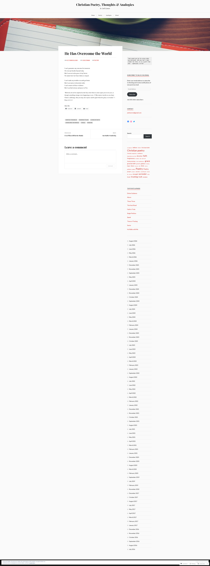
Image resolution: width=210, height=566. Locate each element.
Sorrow (130, 174)
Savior (148, 171)
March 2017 (133, 517)
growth (138, 163)
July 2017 (132, 505)
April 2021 (132, 441)
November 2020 (134, 461)
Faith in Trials (131, 209)
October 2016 (133, 537)
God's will (144, 158)
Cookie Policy (32, 563)
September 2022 (134, 373)
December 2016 (134, 529)
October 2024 (133, 297)
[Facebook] (128, 122)
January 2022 (133, 405)
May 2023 (132, 353)
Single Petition (131, 213)
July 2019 (132, 481)
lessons (136, 166)
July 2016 (132, 549)
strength (135, 174)
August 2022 (133, 377)
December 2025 (134, 265)
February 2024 (133, 325)
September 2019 (134, 477)
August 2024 (133, 305)
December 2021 (134, 409)
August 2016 (133, 545)
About (117, 15)
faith (145, 156)
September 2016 (134, 541)
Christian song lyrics (132, 153)
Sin (127, 174)
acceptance (129, 147)
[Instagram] (131, 122)
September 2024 (134, 301)
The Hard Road (132, 205)
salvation (138, 171)
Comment (110, 166)
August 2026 (133, 241)
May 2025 (132, 277)
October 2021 (133, 417)
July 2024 (132, 309)
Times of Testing (132, 221)
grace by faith (131, 163)
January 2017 (133, 525)
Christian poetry (135, 150)
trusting (134, 177)
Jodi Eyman (86, 60)
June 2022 (132, 385)
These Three (131, 201)
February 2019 (133, 485)
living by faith (95, 119)
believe (135, 147)
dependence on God (131, 156)
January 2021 (133, 453)
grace (147, 161)
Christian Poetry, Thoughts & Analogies (105, 4)
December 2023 (134, 333)
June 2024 (132, 313)
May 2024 (132, 317)
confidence (139, 153)
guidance (143, 163)
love (142, 166)
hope (128, 166)
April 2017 (132, 513)
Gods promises (131, 161)
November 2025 (134, 269)
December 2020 (134, 457)
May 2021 (132, 437)
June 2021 (132, 433)
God (140, 158)
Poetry (100, 15)
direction (139, 156)
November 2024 (134, 293)
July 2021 (132, 429)
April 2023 (132, 357)
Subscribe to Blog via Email (138, 75)
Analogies (108, 15)
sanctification (143, 171)
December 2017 (134, 493)
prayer (129, 171)
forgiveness (131, 158)
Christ (139, 147)
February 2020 (133, 473)
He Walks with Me (132, 229)
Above (129, 197)
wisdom (89, 122)
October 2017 (133, 497)
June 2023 (132, 349)
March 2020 (133, 469)
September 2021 (134, 421)
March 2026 (133, 257)
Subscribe (132, 94)
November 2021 (134, 413)
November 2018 (134, 489)
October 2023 (133, 341)
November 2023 (134, 337)
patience (129, 169)
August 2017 (133, 501)
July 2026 (132, 245)
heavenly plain (83, 119)
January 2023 (133, 369)
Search (129, 133)
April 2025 (132, 281)
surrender (143, 174)
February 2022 (133, 401)
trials (83, 122)
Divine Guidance (132, 193)
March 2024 (133, 321)
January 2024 (133, 329)
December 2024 (134, 289)
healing (147, 163)
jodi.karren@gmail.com (134, 113)
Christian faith (145, 147)
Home (93, 15)
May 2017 (132, 509)
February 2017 (133, 521)
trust (128, 177)
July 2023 (132, 345)
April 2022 (132, 393)
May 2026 (132, 253)
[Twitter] (134, 122)
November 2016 (134, 533)
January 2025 (133, 285)
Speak (129, 217)
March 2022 (133, 397)
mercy (146, 166)
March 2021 (133, 445)
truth (140, 177)
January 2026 (133, 261)
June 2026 (132, 249)
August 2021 (133, 425)
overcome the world (72, 122)
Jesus (132, 166)
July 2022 (132, 381)
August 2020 (133, 465)
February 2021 (133, 449)
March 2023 (133, 361)
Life (139, 166)
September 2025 (134, 273)
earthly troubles (71, 119)
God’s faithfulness (140, 161)
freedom (137, 158)
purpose (133, 171)
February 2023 (133, 365)
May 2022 (132, 389)
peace (133, 169)
